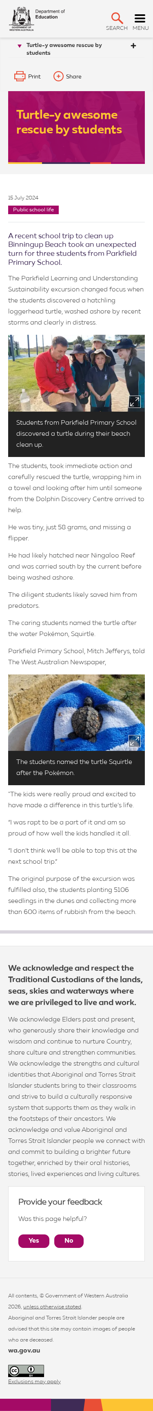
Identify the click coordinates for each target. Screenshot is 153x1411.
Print (34, 77)
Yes (34, 1241)
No (68, 1241)
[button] (117, 18)
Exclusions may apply (34, 1381)
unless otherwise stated (52, 1307)
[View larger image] (135, 402)
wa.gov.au (24, 1351)
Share (74, 77)
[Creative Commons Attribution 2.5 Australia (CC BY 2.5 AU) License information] (26, 1371)
